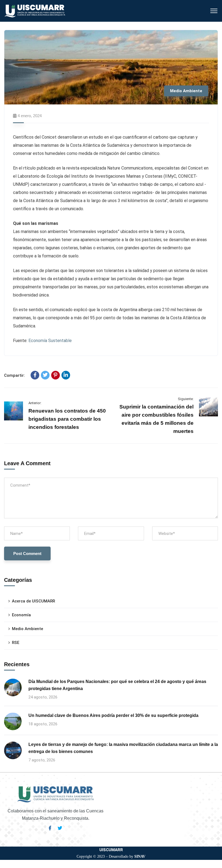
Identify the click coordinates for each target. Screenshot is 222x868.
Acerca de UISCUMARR (33, 601)
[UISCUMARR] (35, 10)
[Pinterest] (55, 375)
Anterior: (34, 403)
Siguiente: (186, 399)
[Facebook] (35, 375)
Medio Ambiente (186, 90)
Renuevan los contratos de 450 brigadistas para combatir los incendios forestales (67, 419)
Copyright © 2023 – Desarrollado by (111, 856)
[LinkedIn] (65, 375)
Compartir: (14, 375)
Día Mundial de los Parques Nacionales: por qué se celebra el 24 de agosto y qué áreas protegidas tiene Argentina (117, 685)
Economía (21, 614)
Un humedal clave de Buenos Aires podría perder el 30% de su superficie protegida (113, 715)
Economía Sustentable (50, 340)
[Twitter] (45, 375)
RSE (15, 642)
